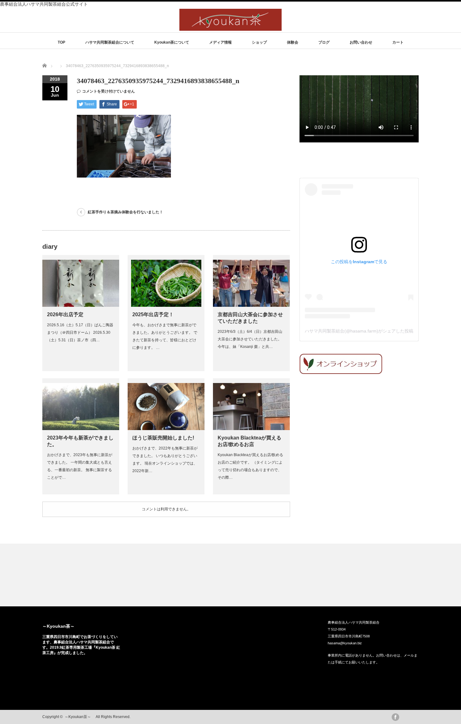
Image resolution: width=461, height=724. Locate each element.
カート (398, 42)
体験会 (292, 42)
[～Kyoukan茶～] (230, 28)
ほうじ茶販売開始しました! (163, 437)
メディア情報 (220, 42)
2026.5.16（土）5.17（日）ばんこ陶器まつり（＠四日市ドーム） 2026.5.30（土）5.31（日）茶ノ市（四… (80, 332)
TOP (61, 42)
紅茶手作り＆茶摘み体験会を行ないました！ (125, 212)
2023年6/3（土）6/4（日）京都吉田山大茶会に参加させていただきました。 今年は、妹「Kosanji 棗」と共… (250, 339)
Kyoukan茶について (171, 42)
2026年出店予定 (65, 314)
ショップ (259, 42)
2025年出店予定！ (153, 314)
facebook (395, 717)
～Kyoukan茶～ (60, 626)
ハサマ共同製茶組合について (109, 42)
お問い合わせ (361, 42)
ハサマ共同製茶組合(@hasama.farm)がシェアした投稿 (359, 330)
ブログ (324, 42)
